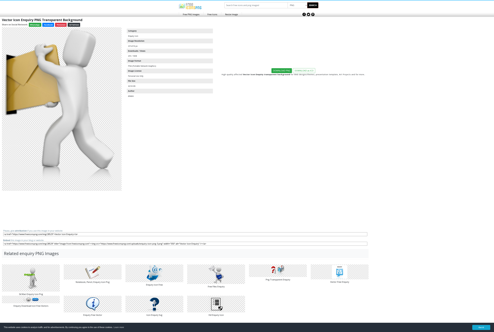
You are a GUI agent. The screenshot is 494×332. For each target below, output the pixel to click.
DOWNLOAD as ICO (304, 70)
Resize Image (231, 14)
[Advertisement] (62, 210)
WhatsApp (35, 25)
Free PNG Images (191, 14)
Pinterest (60, 25)
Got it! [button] (481, 327)
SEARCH (313, 5)
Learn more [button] (119, 327)
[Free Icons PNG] (190, 6)
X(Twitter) (74, 25)
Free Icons (212, 14)
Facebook (48, 25)
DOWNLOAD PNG (281, 70)
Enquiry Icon (133, 36)
